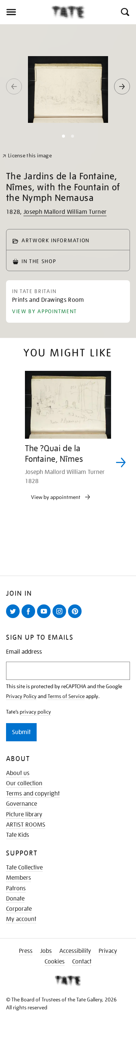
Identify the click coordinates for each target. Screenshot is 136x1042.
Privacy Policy (21, 696)
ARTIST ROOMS (25, 825)
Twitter (14, 617)
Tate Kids (17, 835)
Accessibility (75, 951)
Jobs (46, 951)
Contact (81, 961)
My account (21, 919)
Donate (15, 898)
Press (25, 951)
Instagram (61, 617)
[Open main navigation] (25, 12)
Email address (24, 652)
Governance (21, 804)
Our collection (24, 783)
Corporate (19, 909)
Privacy (108, 951)
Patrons (16, 888)
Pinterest (76, 617)
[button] (124, 12)
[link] (27, 155)
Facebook (30, 617)
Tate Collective (24, 867)
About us (17, 773)
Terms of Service (66, 696)
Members (18, 878)
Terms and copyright (33, 793)
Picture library (24, 814)
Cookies (55, 961)
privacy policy (35, 711)
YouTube (45, 617)
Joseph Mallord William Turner (65, 212)
